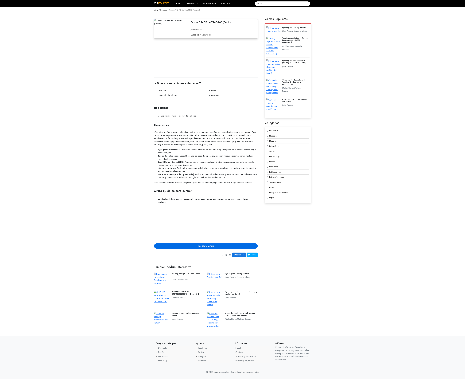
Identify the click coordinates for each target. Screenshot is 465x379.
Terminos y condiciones (245, 356)
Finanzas (163, 10)
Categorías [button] (191, 3)
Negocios (273, 136)
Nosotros (225, 3)
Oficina (272, 151)
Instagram (202, 360)
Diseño (272, 161)
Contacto (239, 352)
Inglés (271, 197)
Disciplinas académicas (278, 192)
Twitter (253, 254)
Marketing (273, 166)
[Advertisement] (206, 57)
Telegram (202, 356)
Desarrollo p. (274, 156)
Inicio (178, 3)
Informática (274, 146)
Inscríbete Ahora (206, 246)
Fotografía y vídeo (276, 177)
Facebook (240, 254)
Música (272, 187)
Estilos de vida (275, 172)
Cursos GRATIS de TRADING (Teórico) (184, 10)
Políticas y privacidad (244, 360)
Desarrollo (273, 130)
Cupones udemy (209, 3)
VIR (161, 3)
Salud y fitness (275, 182)
